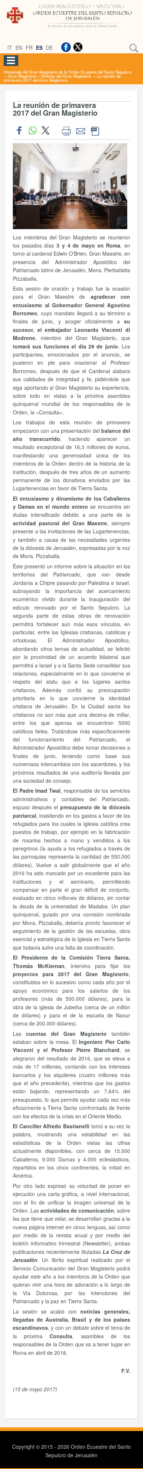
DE (49, 47)
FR (29, 47)
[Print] (66, 130)
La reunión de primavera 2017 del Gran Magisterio (62, 78)
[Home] (71, 29)
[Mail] (80, 130)
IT (9, 47)
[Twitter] (77, 47)
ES (39, 47)
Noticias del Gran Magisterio (66, 76)
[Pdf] (94, 130)
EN (18, 47)
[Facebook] (66, 47)
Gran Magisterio (22, 76)
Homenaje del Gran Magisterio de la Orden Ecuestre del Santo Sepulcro (67, 72)
